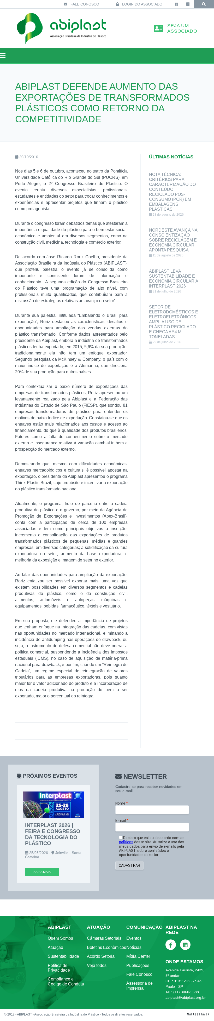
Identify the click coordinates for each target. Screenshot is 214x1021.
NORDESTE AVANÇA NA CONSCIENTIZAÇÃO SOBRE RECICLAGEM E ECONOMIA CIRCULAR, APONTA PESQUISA (173, 240)
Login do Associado (141, 4)
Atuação (55, 947)
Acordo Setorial (101, 956)
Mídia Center (138, 956)
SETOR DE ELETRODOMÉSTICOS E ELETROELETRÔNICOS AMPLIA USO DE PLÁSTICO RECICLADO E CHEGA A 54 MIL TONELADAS (173, 322)
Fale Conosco (84, 4)
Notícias (133, 947)
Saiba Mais (42, 872)
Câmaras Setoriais (104, 938)
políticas (126, 842)
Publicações (137, 965)
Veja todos (96, 965)
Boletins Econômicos (106, 947)
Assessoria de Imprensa (139, 985)
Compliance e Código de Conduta (66, 981)
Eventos (133, 938)
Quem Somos (60, 938)
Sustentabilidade (63, 956)
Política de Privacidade (59, 967)
